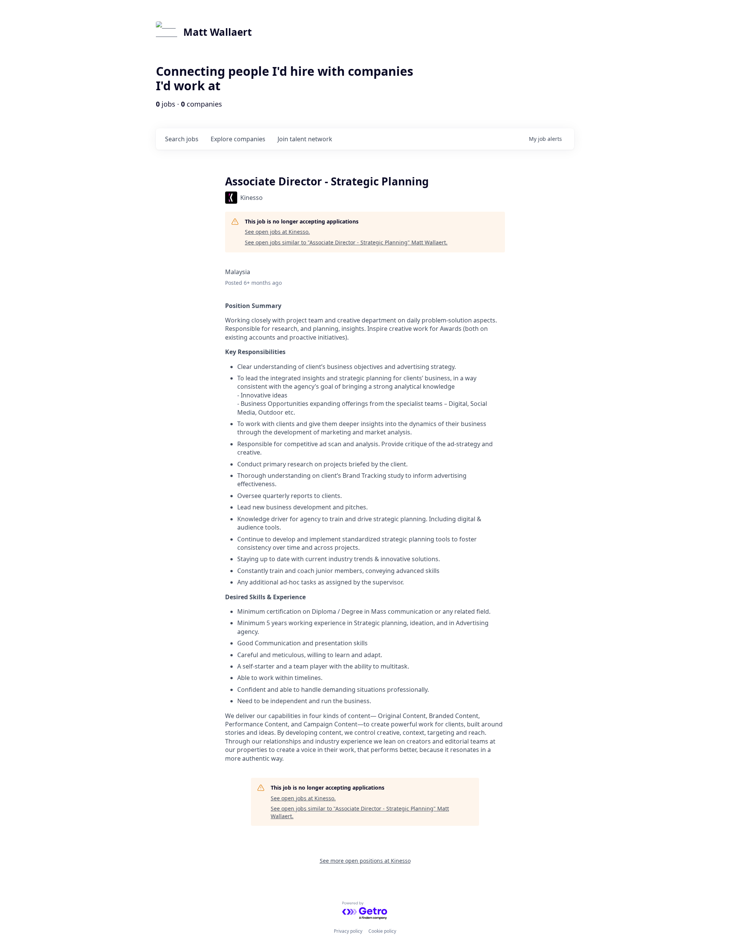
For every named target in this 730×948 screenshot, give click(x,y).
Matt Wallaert (217, 32)
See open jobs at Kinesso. (277, 231)
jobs (181, 139)
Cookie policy (382, 931)
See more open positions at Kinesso (365, 860)
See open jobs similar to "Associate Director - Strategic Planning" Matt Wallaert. (346, 242)
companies (238, 139)
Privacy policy (348, 931)
